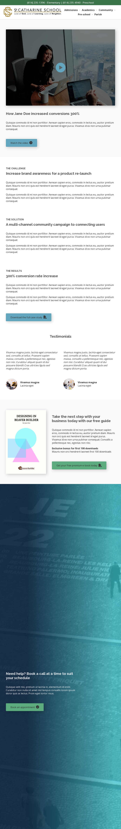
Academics (88, 10)
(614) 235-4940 (72, 2)
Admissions (71, 10)
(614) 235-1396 (36, 2)
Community (106, 10)
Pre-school (84, 14)
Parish (98, 14)
